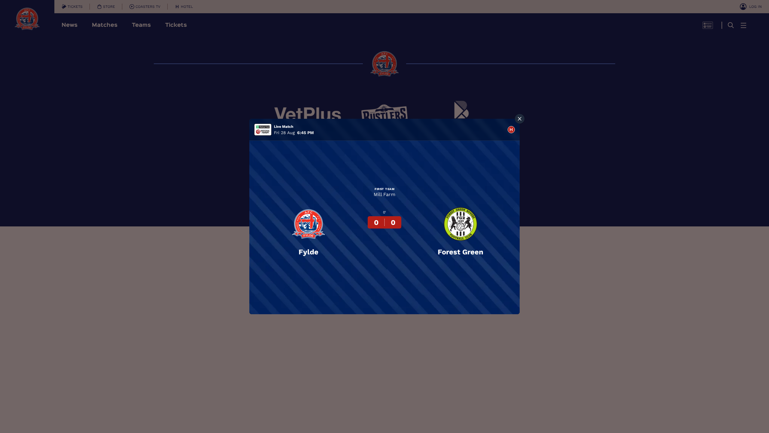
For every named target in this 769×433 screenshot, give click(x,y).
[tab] (511, 129)
